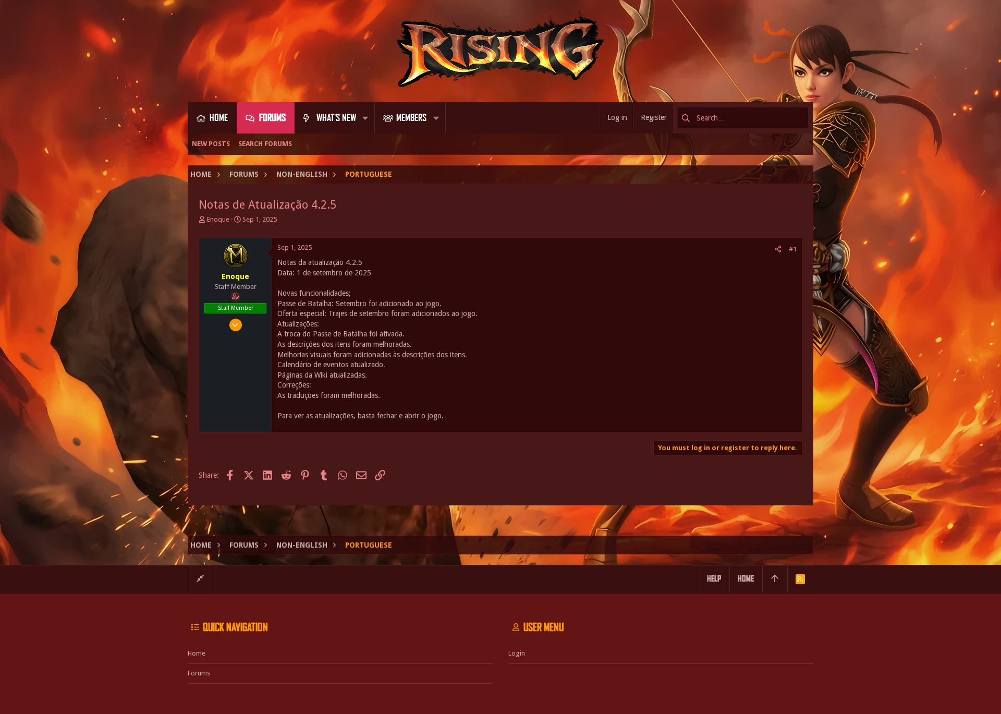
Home (196, 653)
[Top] (774, 579)
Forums (199, 673)
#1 (793, 249)
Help (714, 579)
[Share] (778, 249)
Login (516, 653)
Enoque (218, 219)
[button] (365, 118)
